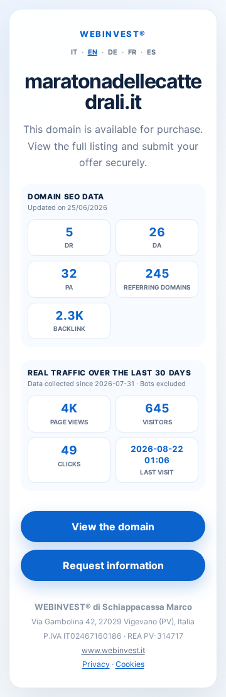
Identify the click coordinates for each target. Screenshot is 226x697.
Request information (113, 565)
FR (132, 52)
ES (151, 52)
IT (74, 52)
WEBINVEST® (113, 34)
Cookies (130, 664)
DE (112, 52)
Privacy (96, 664)
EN (92, 52)
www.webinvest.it (113, 650)
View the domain (113, 526)
